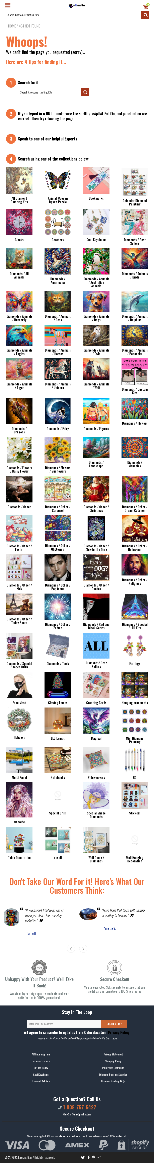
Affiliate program (41, 1054)
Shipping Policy (113, 1061)
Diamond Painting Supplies (113, 1074)
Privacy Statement (113, 1054)
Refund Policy (41, 1067)
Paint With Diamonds (113, 1067)
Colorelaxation (23, 1157)
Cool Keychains (41, 1074)
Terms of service (41, 1061)
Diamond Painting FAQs (113, 1081)
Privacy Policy (118, 1032)
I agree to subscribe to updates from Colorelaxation (78, 1032)
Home (12, 26)
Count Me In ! (114, 1024)
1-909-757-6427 (79, 1107)
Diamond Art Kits (41, 1081)
